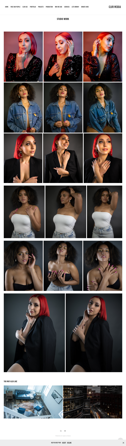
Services (66, 7)
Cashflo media (66, 436)
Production (49, 7)
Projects (41, 7)
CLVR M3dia (115, 7)
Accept (64, 443)
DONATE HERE (85, 7)
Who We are (58, 7)
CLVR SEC (25, 7)
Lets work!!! (75, 7)
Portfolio (33, 7)
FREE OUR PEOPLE (15, 7)
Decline (69, 443)
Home (6, 7)
